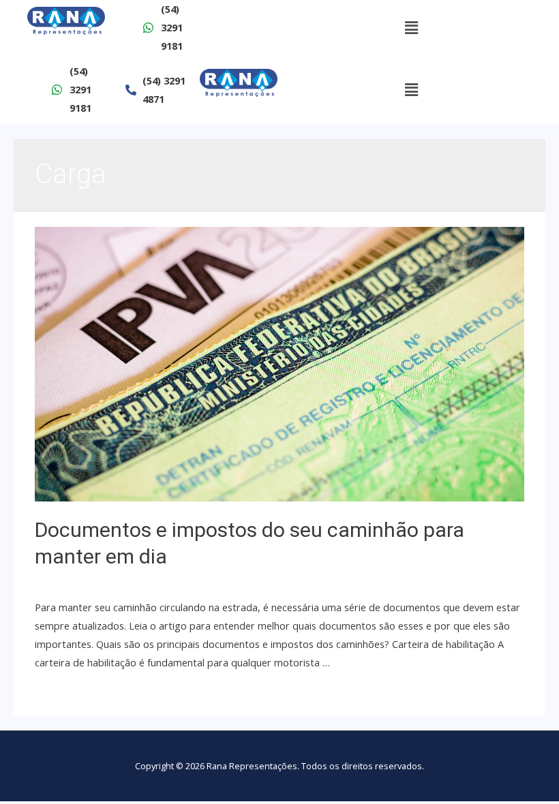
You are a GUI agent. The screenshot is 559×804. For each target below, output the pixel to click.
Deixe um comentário (84, 580)
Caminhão (164, 580)
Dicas (204, 580)
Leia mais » (60, 691)
